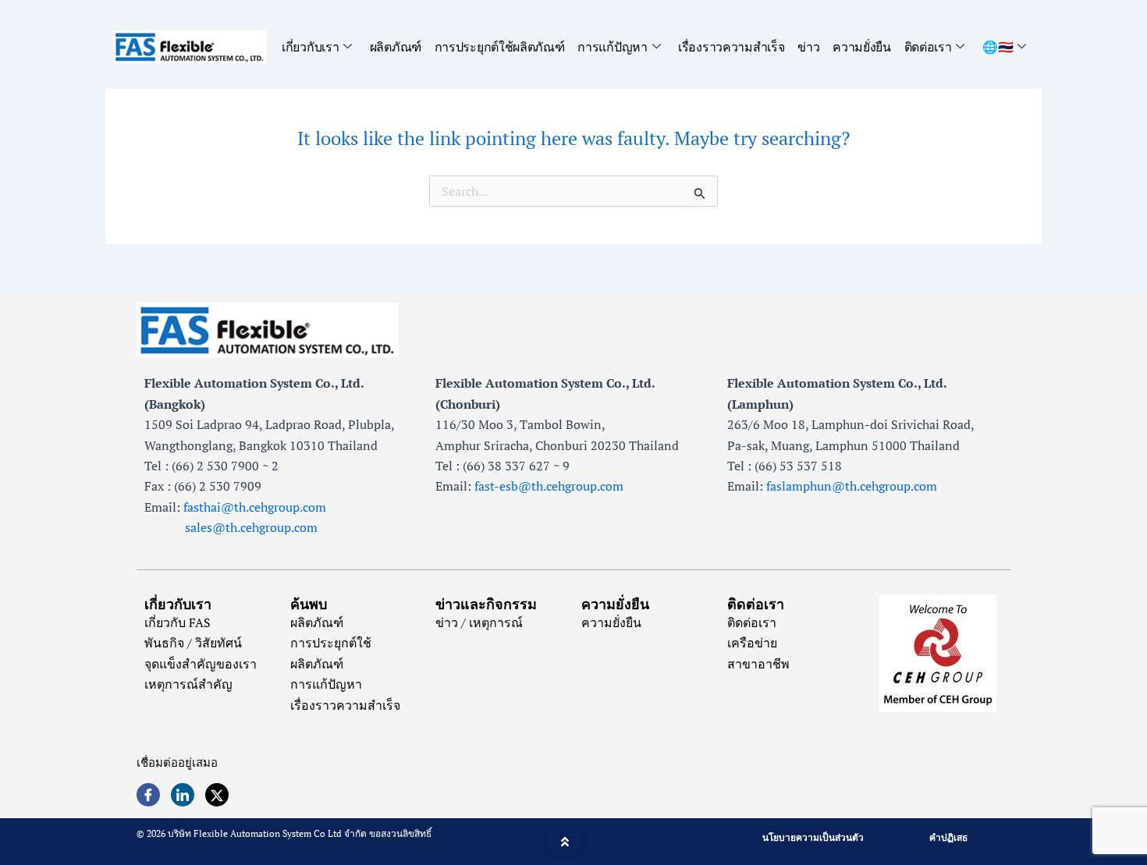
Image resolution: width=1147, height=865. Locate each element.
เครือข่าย (752, 642)
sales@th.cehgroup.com (231, 527)
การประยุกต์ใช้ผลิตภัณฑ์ (500, 46)
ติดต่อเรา (928, 46)
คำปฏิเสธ (948, 837)
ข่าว (808, 46)
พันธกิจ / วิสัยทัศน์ (193, 642)
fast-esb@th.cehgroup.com (548, 486)
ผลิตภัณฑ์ (395, 46)
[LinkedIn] (182, 795)
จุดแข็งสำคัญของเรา (200, 663)
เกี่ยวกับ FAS (177, 622)
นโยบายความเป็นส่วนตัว (813, 837)
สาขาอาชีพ (758, 663)
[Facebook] (148, 795)
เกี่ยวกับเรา (310, 46)
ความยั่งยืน (862, 46)
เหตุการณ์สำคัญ (188, 684)
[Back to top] (564, 841)
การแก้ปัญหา (612, 46)
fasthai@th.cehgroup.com (254, 507)
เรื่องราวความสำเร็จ (731, 46)
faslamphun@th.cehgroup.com (851, 486)
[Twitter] (217, 795)
